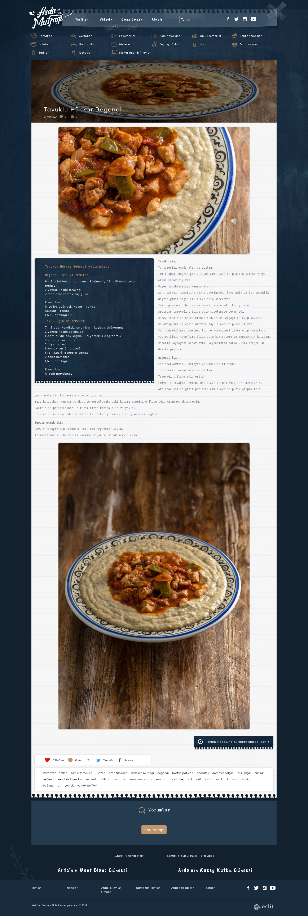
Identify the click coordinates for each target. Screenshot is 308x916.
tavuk (208, 779)
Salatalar (45, 44)
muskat (91, 779)
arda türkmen (118, 773)
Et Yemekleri (127, 36)
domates (203, 773)
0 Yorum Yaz (83, 760)
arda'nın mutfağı (142, 773)
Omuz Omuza (132, 19)
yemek (69, 785)
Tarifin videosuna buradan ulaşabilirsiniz (237, 742)
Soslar (204, 44)
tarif (198, 779)
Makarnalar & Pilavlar (135, 52)
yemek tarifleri (87, 785)
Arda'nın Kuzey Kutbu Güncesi (215, 869)
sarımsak (162, 779)
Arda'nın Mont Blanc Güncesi (92, 869)
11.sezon (99, 773)
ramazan (120, 779)
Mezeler (125, 44)
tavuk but (221, 779)
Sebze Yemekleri (251, 36)
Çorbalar (85, 36)
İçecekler (85, 52)
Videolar (107, 19)
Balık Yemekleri (170, 36)
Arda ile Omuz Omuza (111, 890)
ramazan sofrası (141, 779)
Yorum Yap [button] (154, 829)
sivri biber (178, 779)
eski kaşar (244, 773)
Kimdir (157, 19)
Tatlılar (44, 52)
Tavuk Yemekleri (211, 36)
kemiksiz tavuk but (70, 779)
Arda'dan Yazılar (182, 888)
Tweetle (108, 760)
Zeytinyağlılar (169, 44)
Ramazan (45, 36)
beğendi (163, 773)
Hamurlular (87, 44)
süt (190, 779)
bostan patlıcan (182, 773)
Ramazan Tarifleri (55, 773)
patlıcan (105, 779)
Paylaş (129, 760)
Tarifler (81, 19)
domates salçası (223, 773)
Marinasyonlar (250, 44)
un (59, 785)
